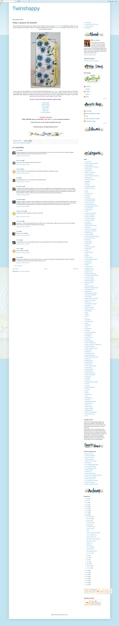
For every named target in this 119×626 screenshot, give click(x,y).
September (89, 522)
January (89, 568)
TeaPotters (87, 378)
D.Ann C (18, 248)
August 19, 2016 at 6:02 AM (22, 173)
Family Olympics (89, 232)
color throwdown (89, 207)
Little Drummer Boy (89, 280)
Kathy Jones (45, 109)
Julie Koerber (45, 107)
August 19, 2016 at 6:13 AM (22, 181)
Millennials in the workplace (91, 287)
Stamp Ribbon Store (90, 355)
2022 (86, 502)
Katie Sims (45, 110)
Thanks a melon (90, 528)
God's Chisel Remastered (91, 259)
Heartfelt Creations (89, 270)
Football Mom (88, 243)
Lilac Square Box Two (92, 551)
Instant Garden (58, 27)
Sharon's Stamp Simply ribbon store (93, 475)
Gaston (87, 250)
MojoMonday (88, 291)
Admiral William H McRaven (91, 167)
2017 (86, 513)
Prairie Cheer (54, 91)
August (88, 525)
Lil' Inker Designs (89, 277)
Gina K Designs (89, 257)
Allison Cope (46, 102)
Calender (87, 184)
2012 (86, 576)
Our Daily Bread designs (91, 303)
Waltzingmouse (89, 398)
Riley (86, 327)
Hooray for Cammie (91, 541)
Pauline (18, 257)
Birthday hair (90, 543)
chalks (86, 191)
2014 (86, 572)
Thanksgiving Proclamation (91, 382)
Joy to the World (90, 553)
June (88, 557)
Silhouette (87, 339)
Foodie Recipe (88, 241)
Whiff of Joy (88, 405)
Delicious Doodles (89, 220)
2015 (86, 570)
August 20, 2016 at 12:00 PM (23, 226)
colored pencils (88, 209)
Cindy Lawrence (46, 105)
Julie (87, 116)
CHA (86, 190)
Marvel (86, 284)
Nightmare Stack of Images (91, 298)
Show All (105, 98)
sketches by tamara (89, 346)
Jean (17, 231)
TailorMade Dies (89, 371)
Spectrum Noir (88, 350)
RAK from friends (89, 321)
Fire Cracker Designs (90, 238)
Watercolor (87, 399)
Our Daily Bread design (90, 468)
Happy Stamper (20, 211)
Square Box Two (90, 549)
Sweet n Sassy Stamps (90, 366)
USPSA (87, 392)
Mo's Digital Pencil (89, 289)
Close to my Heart (89, 457)
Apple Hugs (89, 545)
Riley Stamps (88, 328)
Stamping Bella (88, 360)
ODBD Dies (88, 302)
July (88, 555)
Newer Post (15, 268)
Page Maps (88, 305)
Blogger (66, 614)
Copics (17, 142)
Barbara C (88, 86)
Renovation (88, 325)
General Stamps (89, 252)
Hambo (87, 264)
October (89, 520)
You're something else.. (92, 534)
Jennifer (88, 89)
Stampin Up (88, 358)
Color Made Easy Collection (91, 206)
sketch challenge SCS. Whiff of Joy (93, 344)
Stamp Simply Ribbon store (91, 357)
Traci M (18, 240)
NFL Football (88, 296)
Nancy (87, 94)
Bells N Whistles (89, 174)
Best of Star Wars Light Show (92, 175)
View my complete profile (90, 54)
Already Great (88, 168)
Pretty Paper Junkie (91, 121)
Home (45, 268)
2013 (86, 574)
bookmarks (87, 181)
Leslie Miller (19, 199)
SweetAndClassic (89, 369)
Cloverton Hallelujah (90, 204)
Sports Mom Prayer (89, 353)
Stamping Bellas (89, 362)
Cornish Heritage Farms (91, 213)
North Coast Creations (90, 300)
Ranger (87, 323)
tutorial (86, 390)
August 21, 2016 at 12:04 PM (23, 235)
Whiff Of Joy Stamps (90, 482)
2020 (86, 506)
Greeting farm (88, 263)
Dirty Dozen (88, 227)
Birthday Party (88, 177)
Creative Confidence (90, 216)
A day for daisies (89, 165)
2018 (86, 511)
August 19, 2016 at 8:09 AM (22, 194)
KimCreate (19, 160)
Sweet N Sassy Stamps (90, 477)
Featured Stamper (89, 234)
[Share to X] (28, 141)
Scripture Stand (89, 334)
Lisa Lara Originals (89, 279)
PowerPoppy (22, 142)
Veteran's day (88, 394)
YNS (86, 415)
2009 (86, 582)
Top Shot (87, 385)
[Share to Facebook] (30, 141)
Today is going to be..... (92, 536)
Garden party (88, 248)
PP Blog (76, 27)
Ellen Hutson (88, 462)
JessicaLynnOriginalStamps (91, 275)
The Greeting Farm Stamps (91, 480)
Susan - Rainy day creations (93, 118)
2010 (86, 580)
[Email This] (25, 141)
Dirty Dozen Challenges (91, 229)
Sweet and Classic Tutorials (91, 24)
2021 (86, 504)
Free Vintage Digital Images (91, 464)
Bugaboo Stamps (89, 454)
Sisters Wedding (89, 341)
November (89, 518)
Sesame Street (88, 337)
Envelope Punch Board (90, 231)
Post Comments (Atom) (24, 271)
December (89, 516)
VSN (86, 396)
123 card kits (88, 161)
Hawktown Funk (89, 268)
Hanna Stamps (88, 266)
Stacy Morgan (96, 40)
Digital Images (88, 223)
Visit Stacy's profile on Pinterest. (91, 61)
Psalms (87, 316)
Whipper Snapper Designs (91, 484)
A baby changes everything (91, 163)
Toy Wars (87, 389)
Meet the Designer (89, 286)
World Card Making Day (91, 412)
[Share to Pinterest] (31, 141)
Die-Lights (87, 222)
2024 (86, 498)
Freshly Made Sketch (90, 247)
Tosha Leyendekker (45, 112)
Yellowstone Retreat (90, 414)
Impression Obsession (90, 273)
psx (86, 318)
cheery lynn (88, 195)
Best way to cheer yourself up (93, 538)
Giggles (87, 255)
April (88, 561)
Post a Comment (18, 265)
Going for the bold (91, 526)
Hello (88, 530)
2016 (86, 515)
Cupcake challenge (89, 218)
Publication (88, 319)
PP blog (52, 119)
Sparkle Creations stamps (91, 348)
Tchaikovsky (88, 376)
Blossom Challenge (90, 179)
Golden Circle (88, 261)
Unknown (18, 169)
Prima (86, 312)
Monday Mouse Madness (91, 293)
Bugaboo (87, 183)
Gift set (86, 254)
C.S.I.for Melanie (90, 547)
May (88, 559)
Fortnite (87, 245)
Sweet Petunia (88, 367)
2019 (86, 508)
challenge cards (89, 193)
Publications (88, 27)
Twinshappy (26, 8)
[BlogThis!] (26, 141)
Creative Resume (89, 26)
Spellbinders (28, 142)
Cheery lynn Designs (90, 455)
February (89, 565)
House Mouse (88, 271)
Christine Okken (45, 104)
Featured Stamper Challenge (92, 236)
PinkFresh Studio (89, 309)
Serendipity (88, 335)
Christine (88, 91)
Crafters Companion (90, 215)
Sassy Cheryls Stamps (90, 332)
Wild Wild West (88, 410)
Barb (17, 177)
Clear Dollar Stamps (90, 200)
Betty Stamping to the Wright (93, 113)
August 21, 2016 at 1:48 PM (22, 244)
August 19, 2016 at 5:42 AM (22, 164)
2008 (86, 584)
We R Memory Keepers (90, 401)
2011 (86, 578)
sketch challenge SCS (90, 342)
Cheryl (18, 150)
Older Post (75, 268)
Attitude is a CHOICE (90, 172)
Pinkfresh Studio (89, 469)
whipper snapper (89, 408)
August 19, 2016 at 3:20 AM (22, 155)
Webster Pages (88, 403)
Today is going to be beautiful (93, 532)
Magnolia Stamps (89, 282)
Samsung (87, 330)
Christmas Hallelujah (90, 199)
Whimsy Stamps (89, 406)
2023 (86, 500)
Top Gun (87, 383)
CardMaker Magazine (90, 186)
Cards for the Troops (90, 188)
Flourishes (87, 239)
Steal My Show (88, 364)
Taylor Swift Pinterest (90, 373)
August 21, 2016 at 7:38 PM (22, 252)
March (88, 563)
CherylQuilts (19, 186)
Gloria (87, 96)
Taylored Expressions (90, 374)
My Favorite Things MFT (91, 295)
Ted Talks (87, 380)
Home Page (88, 22)
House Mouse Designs (90, 466)
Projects (87, 314)
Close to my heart (89, 202)
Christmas (87, 197)
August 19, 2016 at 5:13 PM (22, 216)
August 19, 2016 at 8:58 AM (22, 206)
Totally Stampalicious (90, 387)
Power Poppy (59, 26)
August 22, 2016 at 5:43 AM (22, 262)
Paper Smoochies (89, 307)
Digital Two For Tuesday (91, 225)
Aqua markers (88, 170)
